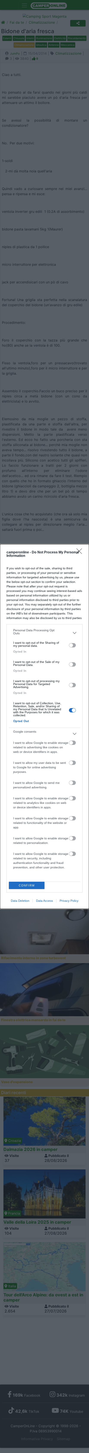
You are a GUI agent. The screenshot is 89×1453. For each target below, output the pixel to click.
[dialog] (44, 726)
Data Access (44, 900)
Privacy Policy (69, 900)
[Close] (80, 552)
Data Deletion (20, 900)
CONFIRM (27, 885)
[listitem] (44, 633)
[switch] (72, 645)
